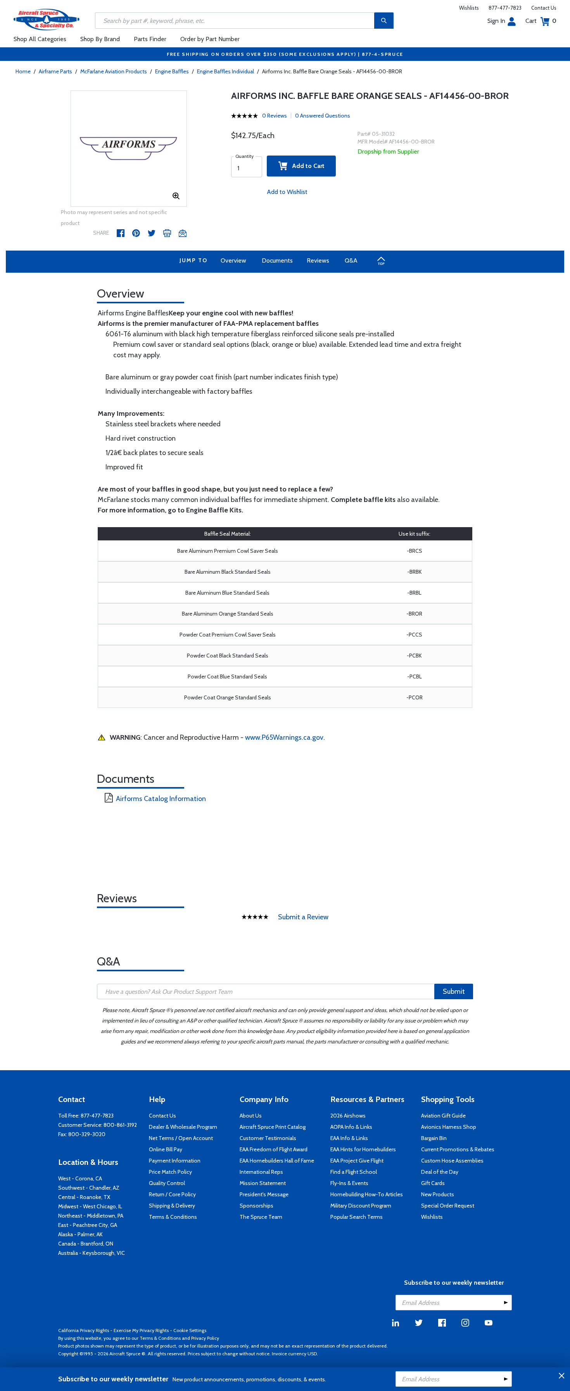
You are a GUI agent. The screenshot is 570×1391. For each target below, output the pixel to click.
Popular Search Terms (356, 1216)
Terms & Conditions (173, 1216)
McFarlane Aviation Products (113, 71)
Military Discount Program (360, 1205)
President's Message (264, 1194)
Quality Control (167, 1183)
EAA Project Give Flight (356, 1160)
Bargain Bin (434, 1138)
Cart (540, 20)
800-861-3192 (120, 1124)
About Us (251, 1115)
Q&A (351, 260)
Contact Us (543, 8)
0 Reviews (274, 115)
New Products (437, 1194)
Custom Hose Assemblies (452, 1160)
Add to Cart (306, 166)
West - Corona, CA (80, 1178)
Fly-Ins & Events (349, 1183)
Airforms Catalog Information (161, 799)
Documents (277, 260)
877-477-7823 (505, 8)
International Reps (261, 1171)
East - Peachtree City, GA (87, 1224)
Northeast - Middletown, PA (90, 1215)
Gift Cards (433, 1183)
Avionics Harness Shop (448, 1126)
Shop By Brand (100, 39)
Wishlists (469, 8)
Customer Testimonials (268, 1138)
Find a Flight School (353, 1171)
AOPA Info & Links (351, 1126)
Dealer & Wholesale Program (183, 1126)
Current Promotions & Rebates (457, 1149)
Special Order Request (447, 1205)
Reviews (318, 260)
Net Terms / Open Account (181, 1138)
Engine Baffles (172, 71)
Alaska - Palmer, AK (80, 1234)
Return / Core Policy (172, 1194)
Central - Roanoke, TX (84, 1197)
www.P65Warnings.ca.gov (284, 737)
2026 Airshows (348, 1115)
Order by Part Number (210, 39)
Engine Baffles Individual (225, 71)
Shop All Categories (40, 39)
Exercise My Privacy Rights (141, 1330)
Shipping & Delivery (172, 1205)
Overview (233, 260)
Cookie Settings (189, 1330)
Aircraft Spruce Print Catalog (273, 1126)
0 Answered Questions (322, 115)
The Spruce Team (261, 1216)
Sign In (496, 20)
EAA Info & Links (349, 1138)
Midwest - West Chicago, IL (90, 1206)
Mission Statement (263, 1183)
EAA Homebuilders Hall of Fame (277, 1160)
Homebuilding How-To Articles (366, 1194)
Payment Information (174, 1160)
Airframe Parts (55, 71)
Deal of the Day (439, 1171)
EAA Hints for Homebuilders (363, 1149)
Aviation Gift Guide (443, 1115)
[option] (129, 149)
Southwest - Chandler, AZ (88, 1187)
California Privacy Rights (83, 1330)
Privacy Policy (205, 1338)
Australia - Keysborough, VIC (91, 1252)
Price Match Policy (170, 1171)
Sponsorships (256, 1205)
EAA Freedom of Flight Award (273, 1149)
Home (23, 71)
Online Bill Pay (165, 1149)
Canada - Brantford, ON (85, 1243)
